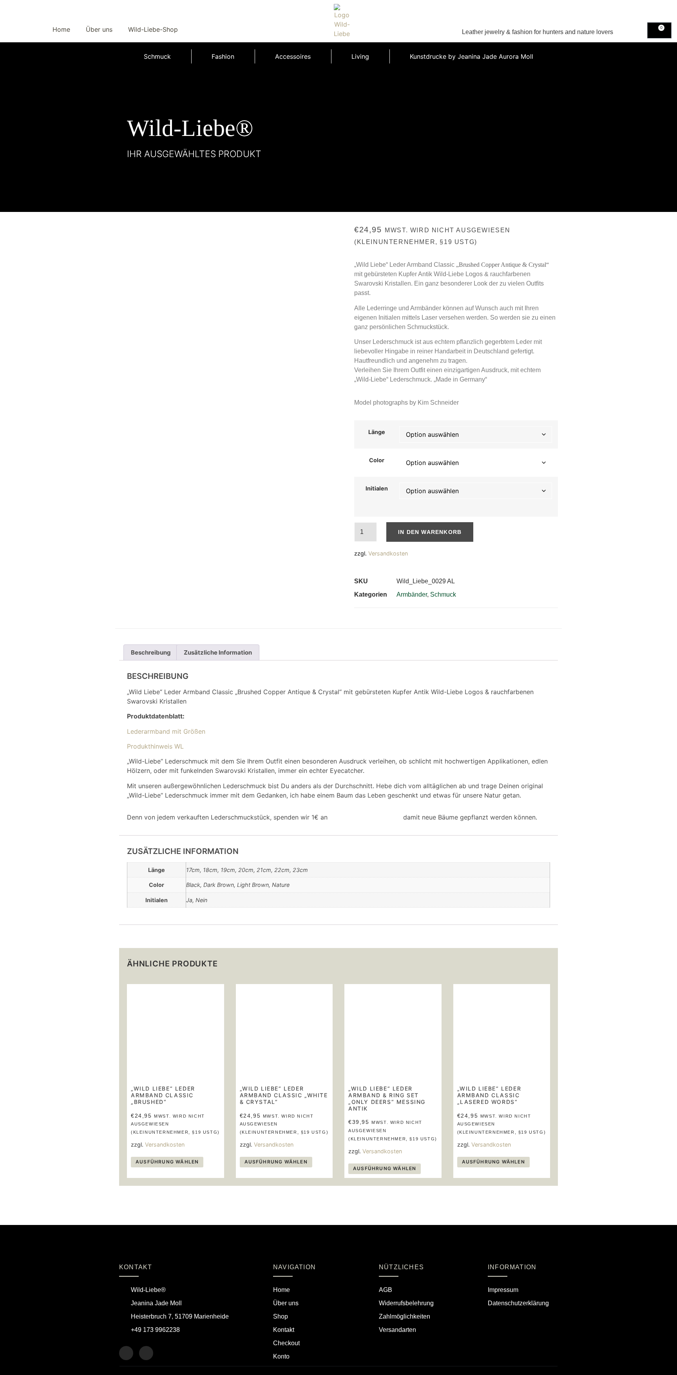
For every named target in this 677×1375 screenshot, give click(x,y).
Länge (376, 432)
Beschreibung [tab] (151, 652)
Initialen (377, 488)
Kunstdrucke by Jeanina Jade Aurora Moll (471, 56)
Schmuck (157, 56)
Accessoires (293, 56)
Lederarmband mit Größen (166, 731)
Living (360, 56)
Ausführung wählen (167, 1162)
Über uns (99, 29)
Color (376, 460)
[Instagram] (146, 1353)
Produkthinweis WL (155, 746)
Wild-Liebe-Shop (153, 29)
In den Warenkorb (430, 532)
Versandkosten (388, 553)
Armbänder (411, 594)
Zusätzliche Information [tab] (218, 652)
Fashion (223, 56)
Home (61, 29)
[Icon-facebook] (126, 1353)
